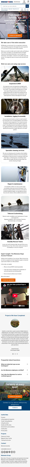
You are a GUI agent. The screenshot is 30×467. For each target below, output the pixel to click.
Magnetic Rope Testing (6, 438)
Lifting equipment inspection (7, 419)
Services (6, 8)
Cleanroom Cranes (5, 436)
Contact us (15, 407)
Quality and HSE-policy (6, 425)
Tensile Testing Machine (6, 421)
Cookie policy (4, 428)
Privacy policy (4, 430)
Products (3, 417)
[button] (13, 354)
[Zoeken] (27, 6)
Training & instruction (6, 440)
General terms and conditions (8, 426)
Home (2, 8)
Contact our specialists (15, 35)
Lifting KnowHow (5, 423)
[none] (15, 365)
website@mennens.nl (6, 449)
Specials (10, 8)
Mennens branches (5, 446)
